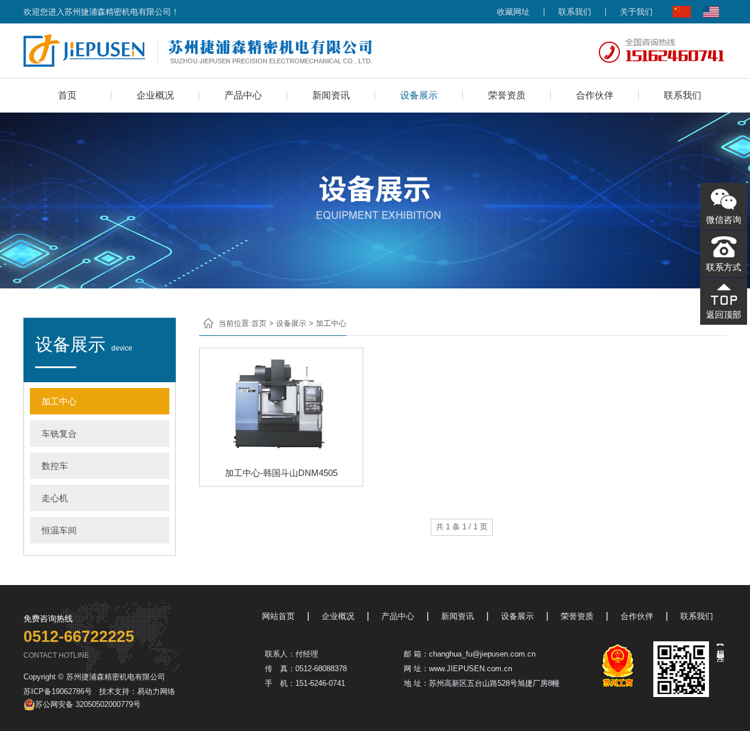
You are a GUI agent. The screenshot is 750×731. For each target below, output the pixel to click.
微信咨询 (723, 220)
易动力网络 (156, 691)
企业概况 (155, 95)
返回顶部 (723, 314)
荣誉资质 (507, 95)
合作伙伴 (594, 95)
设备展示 (419, 95)
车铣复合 (59, 433)
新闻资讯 (331, 95)
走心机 (55, 498)
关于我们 (636, 12)
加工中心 (59, 401)
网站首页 (278, 616)
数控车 (55, 466)
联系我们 (574, 12)
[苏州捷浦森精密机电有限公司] (197, 51)
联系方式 (723, 267)
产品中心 (243, 95)
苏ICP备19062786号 (57, 691)
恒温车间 (59, 530)
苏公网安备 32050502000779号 (88, 704)
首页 (67, 95)
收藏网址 (513, 12)
